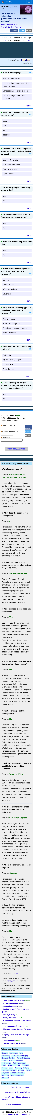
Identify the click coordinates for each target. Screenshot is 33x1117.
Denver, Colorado (10, 160)
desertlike (7, 135)
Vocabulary (13, 1053)
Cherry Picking (9, 1015)
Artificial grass (9, 319)
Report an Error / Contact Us (19, 1114)
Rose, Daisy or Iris (10, 1018)
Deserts (4, 1068)
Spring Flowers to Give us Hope (16, 1035)
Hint (30, 72)
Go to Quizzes (17, 1092)
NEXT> (29, 106)
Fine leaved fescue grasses (14, 328)
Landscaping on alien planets (15, 91)
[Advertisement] (16, 50)
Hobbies (4, 1053)
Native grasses (9, 333)
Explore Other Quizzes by (17, 1087)
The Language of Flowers (13, 1026)
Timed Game (27, 63)
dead (5, 121)
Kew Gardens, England (12, 360)
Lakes (11, 1068)
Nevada (21, 1070)
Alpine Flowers (10, 1040)
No (4, 201)
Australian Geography (19, 1056)
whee (4, 40)
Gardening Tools (9, 1006)
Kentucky (18, 1068)
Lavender (7, 294)
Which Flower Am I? (12, 1043)
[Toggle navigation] (29, 2)
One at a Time (13, 60)
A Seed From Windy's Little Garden (17, 1020)
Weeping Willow (10, 289)
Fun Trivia (9, 2)
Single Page (25, 60)
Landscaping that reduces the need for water (16, 84)
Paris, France (8, 369)
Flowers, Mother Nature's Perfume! (17, 1029)
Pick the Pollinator (10, 1003)
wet (4, 130)
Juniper (6, 280)
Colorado (7, 355)
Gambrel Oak (8, 285)
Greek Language (14, 1065)
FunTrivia (13, 1104)
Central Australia (10, 169)
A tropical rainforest (11, 164)
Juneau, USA (8, 364)
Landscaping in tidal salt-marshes (14, 97)
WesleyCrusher (12, 981)
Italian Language (19, 1063)
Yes (4, 196)
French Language (16, 1060)
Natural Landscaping (12, 78)
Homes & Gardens (8, 1058)
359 (29, 40)
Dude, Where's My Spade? (13, 1000)
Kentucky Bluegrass (11, 323)
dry (4, 126)
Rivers (3, 1065)
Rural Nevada (8, 174)
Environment (6, 1063)
